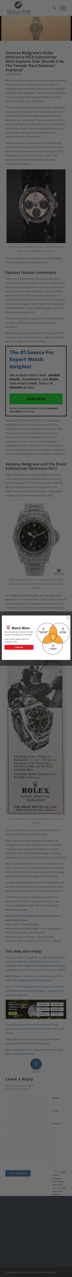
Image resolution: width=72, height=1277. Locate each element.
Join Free (19, 647)
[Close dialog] (68, 617)
